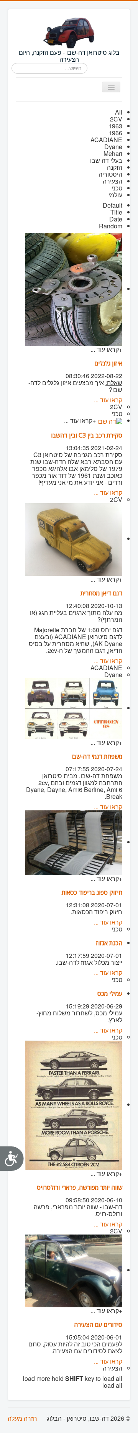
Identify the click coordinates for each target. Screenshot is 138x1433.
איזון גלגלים (108, 363)
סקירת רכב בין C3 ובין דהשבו (86, 435)
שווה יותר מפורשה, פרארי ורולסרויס (79, 1187)
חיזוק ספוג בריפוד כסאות (92, 892)
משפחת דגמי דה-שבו (96, 756)
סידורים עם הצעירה (98, 1324)
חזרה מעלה (22, 1418)
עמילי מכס (109, 993)
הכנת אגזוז (109, 943)
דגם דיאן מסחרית (101, 593)
